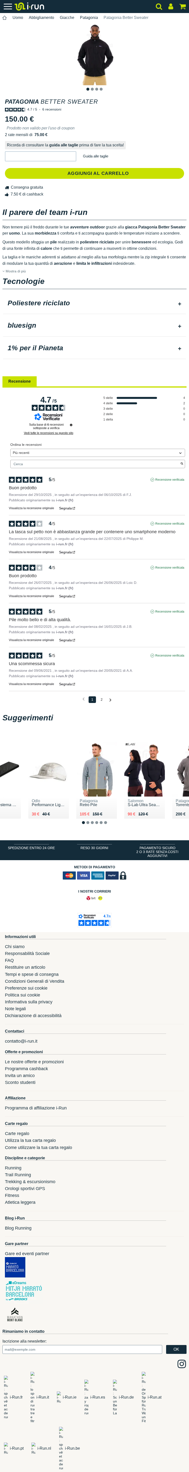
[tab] (94, 303)
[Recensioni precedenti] (83, 699)
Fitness (12, 1195)
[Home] (4, 17)
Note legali (15, 1008)
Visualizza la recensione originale (31, 508)
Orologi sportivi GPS (25, 1188)
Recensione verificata (169, 479)
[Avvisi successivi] (110, 700)
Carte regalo (17, 1133)
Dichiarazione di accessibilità (33, 1015)
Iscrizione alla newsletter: (24, 1341)
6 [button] (109, 827)
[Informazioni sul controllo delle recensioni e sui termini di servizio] (71, 425)
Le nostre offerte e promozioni (34, 1061)
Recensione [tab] (19, 381)
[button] (40, 156)
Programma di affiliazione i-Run (36, 1108)
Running (13, 1167)
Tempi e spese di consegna (32, 974)
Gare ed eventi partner (27, 1253)
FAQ (9, 960)
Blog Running (18, 1228)
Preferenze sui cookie (26, 988)
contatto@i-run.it (21, 1041)
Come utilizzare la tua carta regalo (38, 1147)
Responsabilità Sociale (27, 953)
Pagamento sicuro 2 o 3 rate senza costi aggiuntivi (157, 852)
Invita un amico (20, 1075)
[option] (94, 54)
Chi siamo (15, 946)
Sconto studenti (20, 1082)
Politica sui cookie (22, 995)
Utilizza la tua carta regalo (30, 1140)
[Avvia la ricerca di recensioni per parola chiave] (182, 464)
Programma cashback (26, 1068)
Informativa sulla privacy (28, 1001)
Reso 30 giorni (94, 848)
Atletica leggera (20, 1202)
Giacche (67, 17)
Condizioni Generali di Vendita (34, 981)
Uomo (18, 17)
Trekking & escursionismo (30, 1181)
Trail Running (18, 1174)
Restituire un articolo (25, 967)
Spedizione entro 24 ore (31, 848)
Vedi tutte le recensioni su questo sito (48, 433)
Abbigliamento (41, 17)
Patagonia (89, 17)
